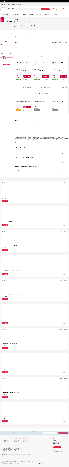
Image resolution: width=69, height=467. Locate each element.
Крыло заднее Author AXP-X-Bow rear (22, 70)
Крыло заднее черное (6, 417)
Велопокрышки (23, 14)
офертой (2, 462)
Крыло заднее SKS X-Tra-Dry (39, 70)
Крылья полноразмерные (7, 221)
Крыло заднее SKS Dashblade (39, 101)
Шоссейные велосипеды (7, 450)
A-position (63, 464)
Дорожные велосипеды (6, 447)
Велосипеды (15, 14)
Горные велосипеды (6, 440)
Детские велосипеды (6, 442)
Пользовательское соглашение (6, 465)
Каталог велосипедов (6, 438)
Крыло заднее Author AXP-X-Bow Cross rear (23, 101)
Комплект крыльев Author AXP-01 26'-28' (10, 392)
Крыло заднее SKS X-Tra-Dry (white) (58, 101)
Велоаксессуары (39, 14)
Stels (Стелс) (16, 441)
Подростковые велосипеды (7, 449)
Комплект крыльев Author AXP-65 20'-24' (10, 245)
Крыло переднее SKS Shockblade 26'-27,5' (10, 294)
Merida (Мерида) (16, 448)
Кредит (9, 4)
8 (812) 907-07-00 (65, 4)
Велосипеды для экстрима (7, 448)
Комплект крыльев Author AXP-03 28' (9, 343)
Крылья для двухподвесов (7, 196)
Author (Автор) (16, 440)
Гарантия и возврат (14, 4)
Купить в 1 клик (27, 79)
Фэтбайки (4, 441)
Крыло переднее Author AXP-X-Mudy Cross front (12, 368)
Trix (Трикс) (16, 443)
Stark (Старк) (16, 442)
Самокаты (31, 14)
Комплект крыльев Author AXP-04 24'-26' (10, 270)
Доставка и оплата (3, 4)
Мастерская (20, 4)
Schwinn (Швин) (16, 449)
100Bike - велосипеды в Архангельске (11, 459)
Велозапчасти (54, 14)
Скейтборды (47, 14)
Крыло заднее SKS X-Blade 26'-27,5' (58, 70)
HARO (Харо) (16, 447)
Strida (15, 450)
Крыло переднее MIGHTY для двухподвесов (11, 319)
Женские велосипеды (6, 443)
